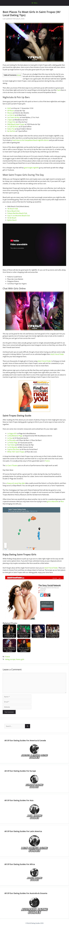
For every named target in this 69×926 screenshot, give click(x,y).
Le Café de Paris (13, 126)
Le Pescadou (11, 440)
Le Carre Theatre (12, 465)
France (47, 461)
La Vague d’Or (12, 433)
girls (22, 659)
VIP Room (10, 111)
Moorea (10, 113)
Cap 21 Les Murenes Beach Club (18, 216)
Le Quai (10, 438)
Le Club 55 (11, 115)
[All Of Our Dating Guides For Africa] (34, 874)
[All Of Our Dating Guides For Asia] (34, 811)
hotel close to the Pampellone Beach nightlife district (30, 140)
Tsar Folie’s (11, 445)
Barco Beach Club (13, 211)
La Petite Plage (12, 443)
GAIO (9, 108)
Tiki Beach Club (12, 209)
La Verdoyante (12, 447)
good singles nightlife (31, 168)
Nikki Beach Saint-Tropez (16, 124)
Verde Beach (11, 218)
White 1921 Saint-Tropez (15, 452)
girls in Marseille (52, 501)
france (18, 659)
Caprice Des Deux (13, 449)
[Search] (27, 726)
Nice (62, 501)
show (18, 75)
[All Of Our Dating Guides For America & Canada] (34, 752)
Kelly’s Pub (11, 129)
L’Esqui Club (11, 122)
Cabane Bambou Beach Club (17, 213)
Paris (58, 90)
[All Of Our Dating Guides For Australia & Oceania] (34, 905)
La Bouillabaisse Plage (14, 436)
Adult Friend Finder (57, 354)
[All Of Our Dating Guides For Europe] (34, 781)
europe (12, 659)
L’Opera (10, 120)
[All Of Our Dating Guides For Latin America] (34, 843)
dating (7, 659)
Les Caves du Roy (13, 117)
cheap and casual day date (16, 483)
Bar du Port (11, 131)
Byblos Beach (12, 220)
